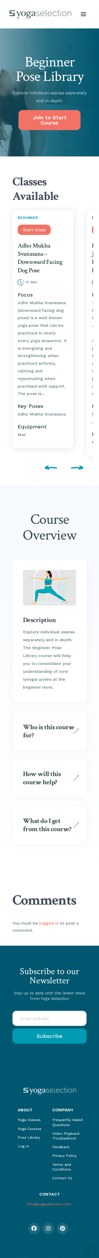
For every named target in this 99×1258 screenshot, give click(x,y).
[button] (83, 14)
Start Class (34, 229)
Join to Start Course (50, 120)
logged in (49, 923)
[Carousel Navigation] (49, 468)
